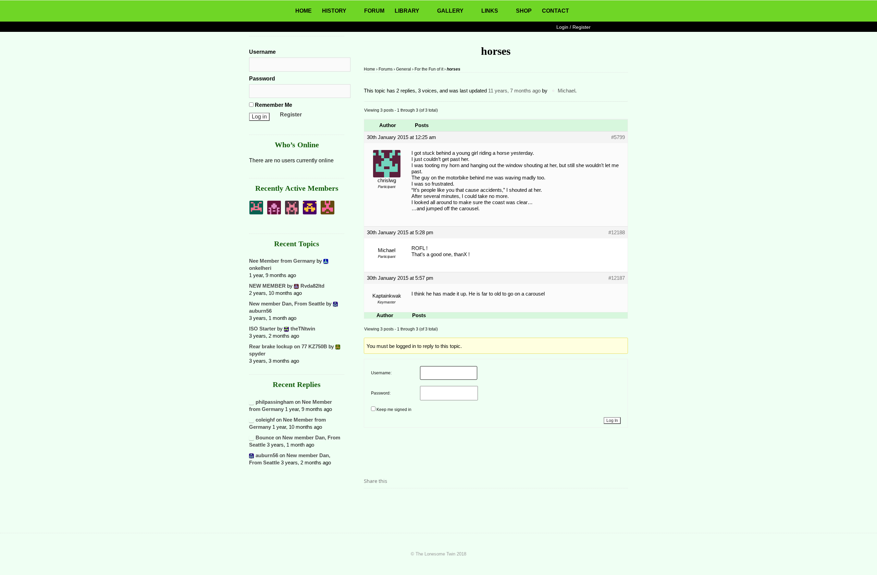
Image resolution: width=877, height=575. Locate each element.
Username (262, 52)
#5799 (618, 137)
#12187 (616, 278)
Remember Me (273, 105)
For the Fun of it (429, 69)
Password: (381, 393)
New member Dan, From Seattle (287, 304)
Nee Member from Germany (282, 261)
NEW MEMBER (267, 286)
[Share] (371, 500)
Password (262, 79)
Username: (381, 373)
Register (291, 114)
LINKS (489, 11)
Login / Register (573, 27)
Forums (386, 69)
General (403, 69)
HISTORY (334, 11)
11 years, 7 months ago (514, 90)
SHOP (524, 11)
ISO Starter (262, 329)
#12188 (616, 232)
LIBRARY (407, 11)
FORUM (374, 11)
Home (369, 69)
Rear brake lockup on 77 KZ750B (288, 346)
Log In (612, 420)
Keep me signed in (393, 409)
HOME (303, 11)
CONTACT (555, 11)
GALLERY (450, 11)
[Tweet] (385, 500)
